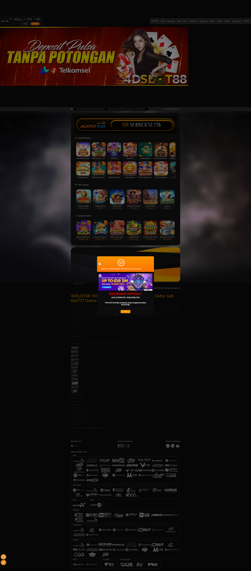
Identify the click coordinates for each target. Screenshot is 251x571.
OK (125, 311)
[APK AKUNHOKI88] (3, 556)
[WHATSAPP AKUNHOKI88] (3, 562)
